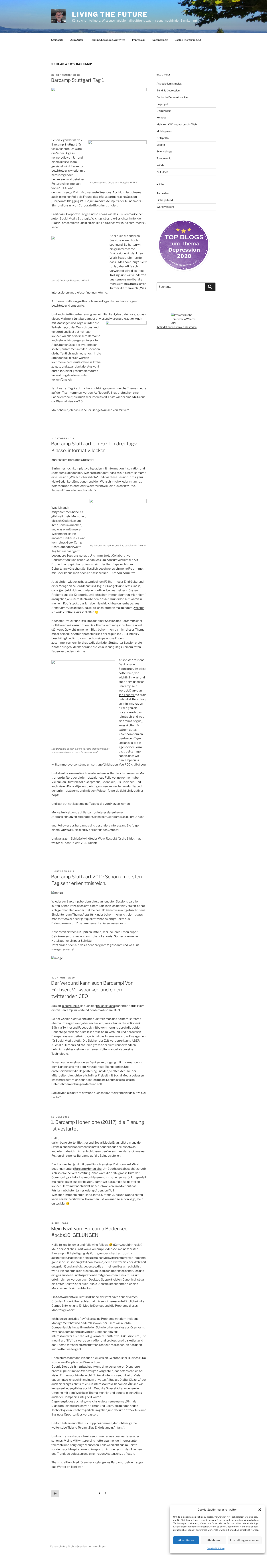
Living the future (110, 14)
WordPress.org (165, 206)
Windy (160, 165)
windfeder (90, 838)
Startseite (57, 39)
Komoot (161, 117)
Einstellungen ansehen (245, 1540)
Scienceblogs (164, 151)
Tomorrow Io (164, 158)
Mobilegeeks (164, 131)
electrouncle (71, 1006)
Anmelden (163, 193)
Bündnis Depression (168, 90)
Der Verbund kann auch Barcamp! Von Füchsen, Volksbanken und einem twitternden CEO (92, 989)
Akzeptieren (186, 1540)
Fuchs (55, 1097)
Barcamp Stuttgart (64, 144)
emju (64, 590)
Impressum (138, 39)
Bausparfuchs (105, 1006)
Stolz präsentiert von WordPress (87, 1546)
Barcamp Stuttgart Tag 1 (77, 80)
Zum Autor (76, 39)
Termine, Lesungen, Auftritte (107, 39)
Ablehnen (213, 1540)
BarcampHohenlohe (88, 1168)
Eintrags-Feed (165, 200)
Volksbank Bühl (109, 1010)
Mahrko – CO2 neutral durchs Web (177, 124)
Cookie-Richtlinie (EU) (188, 39)
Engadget (162, 104)
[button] (260, 1509)
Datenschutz (160, 39)
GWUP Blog (164, 110)
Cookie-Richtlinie (215, 1548)
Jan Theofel (127, 695)
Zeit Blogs (162, 171)
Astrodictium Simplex (169, 83)
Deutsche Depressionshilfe (172, 97)
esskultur (128, 725)
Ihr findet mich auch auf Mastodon (177, 327)
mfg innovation (132, 703)
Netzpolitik (163, 138)
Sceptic (161, 144)
